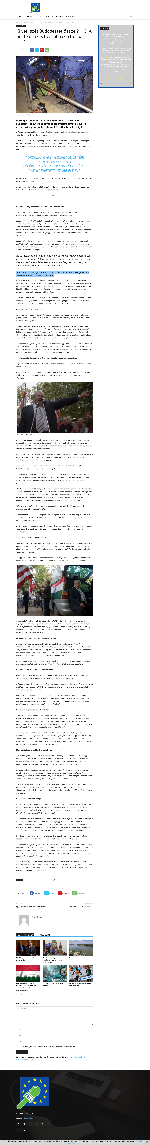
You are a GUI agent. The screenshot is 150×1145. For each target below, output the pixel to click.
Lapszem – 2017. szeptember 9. (81, 907)
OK (78, 1143)
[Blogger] (18, 1124)
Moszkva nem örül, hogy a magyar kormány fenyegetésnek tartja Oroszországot (53, 960)
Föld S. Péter (23, 41)
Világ (38, 17)
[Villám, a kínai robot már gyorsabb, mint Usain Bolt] (81, 973)
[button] (131, 17)
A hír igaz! (104, 28)
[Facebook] (32, 50)
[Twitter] (37, 50)
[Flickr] (30, 1124)
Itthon (28, 17)
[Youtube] (24, 1130)
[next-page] (21, 994)
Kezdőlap (19, 23)
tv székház (45, 880)
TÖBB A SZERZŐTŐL (42, 935)
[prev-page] (17, 994)
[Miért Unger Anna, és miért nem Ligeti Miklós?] (28, 948)
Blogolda (70, 17)
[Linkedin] (36, 1124)
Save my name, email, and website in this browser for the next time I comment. (47, 1047)
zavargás (52, 880)
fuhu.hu (105, 57)
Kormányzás (73, 958)
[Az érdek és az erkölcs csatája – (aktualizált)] (55, 973)
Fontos (32, 23)
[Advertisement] (94, 8)
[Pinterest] (42, 50)
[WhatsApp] (47, 50)
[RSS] (48, 1124)
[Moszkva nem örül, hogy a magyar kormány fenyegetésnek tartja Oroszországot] (55, 948)
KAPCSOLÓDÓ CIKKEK (25, 935)
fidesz (38, 880)
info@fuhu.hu (29, 1118)
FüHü (20, 17)
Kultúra (48, 17)
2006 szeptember (29, 880)
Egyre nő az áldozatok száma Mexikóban (31, 907)
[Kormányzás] (81, 948)
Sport (58, 17)
